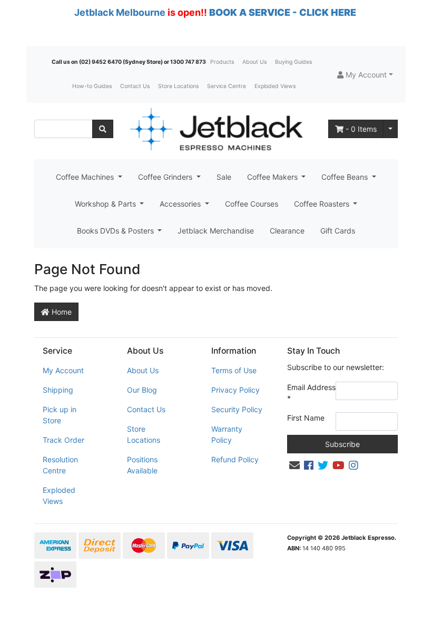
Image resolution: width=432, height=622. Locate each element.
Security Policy (236, 409)
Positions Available (142, 465)
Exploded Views (275, 86)
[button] (365, 74)
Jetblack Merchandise (216, 230)
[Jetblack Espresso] (216, 129)
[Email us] (294, 465)
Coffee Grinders (166, 176)
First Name (306, 417)
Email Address (311, 393)
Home (61, 311)
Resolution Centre (60, 465)
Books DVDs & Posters (116, 230)
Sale (224, 176)
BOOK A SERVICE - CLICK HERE (282, 12)
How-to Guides (92, 86)
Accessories (181, 203)
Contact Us (135, 86)
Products (222, 62)
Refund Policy (235, 459)
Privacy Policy (235, 389)
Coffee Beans (345, 176)
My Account (63, 370)
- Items (361, 128)
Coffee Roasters (322, 203)
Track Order (63, 439)
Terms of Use (234, 370)
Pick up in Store (59, 415)
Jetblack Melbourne (119, 12)
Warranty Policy (226, 434)
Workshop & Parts (106, 203)
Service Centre (226, 86)
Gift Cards (337, 230)
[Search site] (102, 129)
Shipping (58, 389)
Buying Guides (293, 62)
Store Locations (178, 86)
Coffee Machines (86, 176)
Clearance (287, 230)
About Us (254, 62)
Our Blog (142, 389)
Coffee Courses (251, 203)
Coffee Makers (273, 176)
